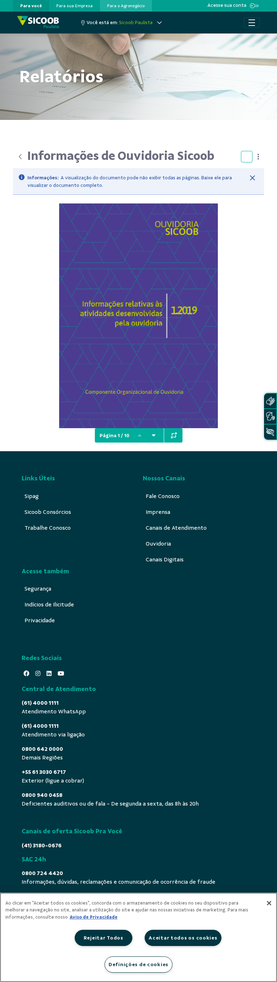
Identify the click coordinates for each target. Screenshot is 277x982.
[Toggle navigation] (252, 22)
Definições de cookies (138, 964)
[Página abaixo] (153, 435)
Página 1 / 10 (114, 435)
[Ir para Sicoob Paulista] (38, 22)
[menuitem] (31, 6)
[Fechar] (252, 178)
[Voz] (270, 416)
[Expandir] (174, 435)
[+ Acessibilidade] (270, 432)
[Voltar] (20, 156)
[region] (138, 937)
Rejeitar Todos (103, 938)
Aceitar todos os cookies (183, 938)
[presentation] (31, 6)
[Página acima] (139, 435)
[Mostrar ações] (258, 156)
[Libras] (270, 401)
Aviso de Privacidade (94, 917)
